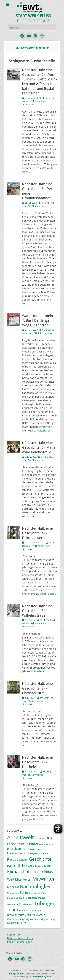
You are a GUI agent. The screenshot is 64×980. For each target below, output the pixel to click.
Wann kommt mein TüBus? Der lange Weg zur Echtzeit (37, 320)
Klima (48, 866)
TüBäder (23, 910)
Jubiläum (39, 866)
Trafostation (12, 904)
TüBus (12, 909)
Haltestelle (14, 866)
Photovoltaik (13, 893)
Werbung (50, 919)
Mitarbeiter (23, 879)
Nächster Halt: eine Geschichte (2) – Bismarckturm (37, 688)
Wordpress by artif (42, 976)
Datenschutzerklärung (20, 938)
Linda (37, 871)
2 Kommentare (38, 206)
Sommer (42, 893)
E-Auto (42, 844)
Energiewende (34, 849)
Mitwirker (43, 878)
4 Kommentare (45, 333)
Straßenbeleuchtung (34, 897)
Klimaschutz (19, 871)
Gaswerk (23, 859)
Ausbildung (39, 838)
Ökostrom (13, 922)
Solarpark (33, 893)
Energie (49, 844)
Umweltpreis (35, 910)
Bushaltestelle (17, 844)
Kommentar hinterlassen (32, 702)
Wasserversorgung (18, 919)
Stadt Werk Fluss (33, 16)
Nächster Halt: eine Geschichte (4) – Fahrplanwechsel (37, 533)
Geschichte (40, 859)
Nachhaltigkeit (36, 886)
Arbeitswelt (20, 837)
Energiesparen (17, 849)
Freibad (12, 859)
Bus (49, 838)
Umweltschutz (15, 915)
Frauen (44, 853)
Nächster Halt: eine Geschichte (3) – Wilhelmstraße (37, 610)
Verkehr (30, 915)
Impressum (14, 934)
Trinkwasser (26, 904)
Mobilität (13, 887)
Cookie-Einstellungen (19, 942)
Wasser (40, 915)
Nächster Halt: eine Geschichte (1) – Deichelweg (37, 762)
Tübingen (45, 903)
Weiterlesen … (44, 430)
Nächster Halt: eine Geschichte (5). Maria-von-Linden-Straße (39, 447)
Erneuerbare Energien (23, 853)
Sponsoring (15, 897)
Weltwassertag (38, 919)
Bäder (34, 843)
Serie (24, 892)
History (28, 865)
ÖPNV (22, 922)
